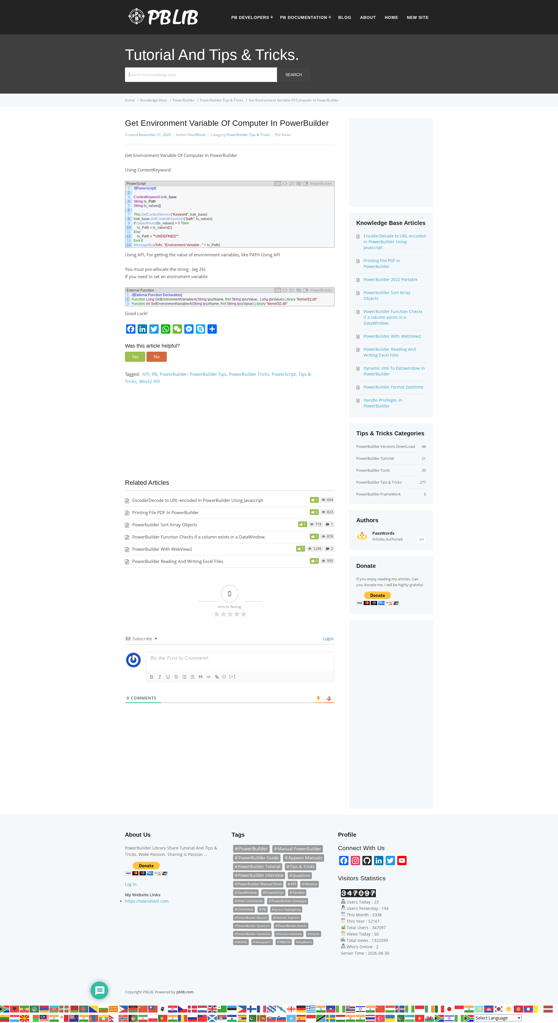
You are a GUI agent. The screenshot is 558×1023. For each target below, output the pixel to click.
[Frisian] (272, 1008)
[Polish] (153, 1018)
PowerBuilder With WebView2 (162, 549)
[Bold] (152, 676)
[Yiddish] (450, 1018)
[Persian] (143, 1018)
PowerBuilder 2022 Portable (391, 279)
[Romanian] (183, 1018)
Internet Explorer (287, 917)
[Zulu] (469, 1018)
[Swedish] (331, 1018)
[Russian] (193, 1018)
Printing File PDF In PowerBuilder (165, 512)
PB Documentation (303, 17)
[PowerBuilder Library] (161, 23)
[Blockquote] (200, 676)
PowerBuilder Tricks (249, 374)
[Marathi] (84, 1018)
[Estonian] (232, 1008)
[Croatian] (173, 1008)
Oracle (314, 934)
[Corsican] (163, 1008)
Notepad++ (263, 942)
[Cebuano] (123, 1008)
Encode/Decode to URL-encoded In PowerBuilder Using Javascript (197, 500)
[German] (301, 1008)
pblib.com (185, 992)
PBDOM (285, 942)
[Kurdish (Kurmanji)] (509, 1008)
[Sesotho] (232, 1018)
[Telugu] (361, 1018)
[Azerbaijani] (54, 1008)
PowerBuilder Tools (373, 470)
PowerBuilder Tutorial (375, 458)
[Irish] (430, 1008)
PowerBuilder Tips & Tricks (248, 134)
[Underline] (168, 676)
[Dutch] (203, 1008)
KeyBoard (305, 942)
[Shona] (242, 1018)
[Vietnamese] (420, 1018)
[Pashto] (133, 1018)
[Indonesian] (420, 1008)
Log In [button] (131, 884)
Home (391, 17)
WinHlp (242, 942)
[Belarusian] (74, 1008)
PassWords (197, 134)
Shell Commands (250, 901)
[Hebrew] (361, 1008)
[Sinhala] (262, 1018)
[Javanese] (459, 1008)
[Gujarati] (321, 1008)
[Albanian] (15, 1008)
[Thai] (370, 1018)
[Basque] (64, 1008)
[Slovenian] (282, 1018)
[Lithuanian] (5, 1018)
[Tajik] (341, 1018)
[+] (232, 676)
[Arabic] (35, 1008)
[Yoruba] (459, 1018)
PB (154, 374)
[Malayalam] (54, 1018)
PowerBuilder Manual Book (260, 883)
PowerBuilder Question (253, 926)
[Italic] (160, 676)
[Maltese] (64, 1018)
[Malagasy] (35, 1018)
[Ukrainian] (390, 1018)
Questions (301, 875)
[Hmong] (380, 1008)
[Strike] (176, 676)
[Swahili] (321, 1018)
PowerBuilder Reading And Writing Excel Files (177, 561)
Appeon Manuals (305, 858)
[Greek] (311, 1008)
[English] (212, 1008)
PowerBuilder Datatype (288, 901)
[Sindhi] (252, 1018)
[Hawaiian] (351, 1008)
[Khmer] (489, 1008)
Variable (298, 892)
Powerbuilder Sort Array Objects (164, 524)
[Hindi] (370, 1008)
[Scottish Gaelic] (212, 1018)
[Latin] (538, 1008)
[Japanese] (450, 1008)
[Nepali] (114, 1018)
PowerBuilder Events (292, 926)
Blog (344, 17)
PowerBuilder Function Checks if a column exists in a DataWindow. (199, 537)
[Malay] (44, 1018)
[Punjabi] (173, 1018)
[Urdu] (400, 1018)
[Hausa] (341, 1008)
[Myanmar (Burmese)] (104, 1018)
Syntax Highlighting (287, 909)
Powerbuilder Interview (260, 875)
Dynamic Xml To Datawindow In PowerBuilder (394, 371)
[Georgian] (291, 1008)
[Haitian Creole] (331, 1008)
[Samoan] (203, 1018)
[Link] (217, 676)
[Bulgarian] (104, 1008)
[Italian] (440, 1008)
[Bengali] (84, 1008)
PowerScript (284, 374)
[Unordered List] (192, 676)
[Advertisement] (230, 434)
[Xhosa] (440, 1018)
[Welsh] (430, 1018)
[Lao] (529, 1008)
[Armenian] (44, 1008)
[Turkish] (380, 1018)
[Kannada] (469, 1008)
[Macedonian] (25, 1018)
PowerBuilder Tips (208, 374)
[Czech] (183, 1008)
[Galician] (282, 1008)
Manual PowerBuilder (299, 849)
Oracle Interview (290, 934)
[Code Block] (209, 676)
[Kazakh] (479, 1008)
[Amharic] (25, 1008)
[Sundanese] (311, 1018)
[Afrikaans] (5, 1008)
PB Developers (250, 17)
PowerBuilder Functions (253, 934)
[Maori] (74, 1018)
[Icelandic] (400, 1008)
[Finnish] (252, 1008)
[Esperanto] (222, 1008)
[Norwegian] (123, 1018)
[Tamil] (351, 1018)
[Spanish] (301, 1018)
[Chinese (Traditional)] (153, 1008)
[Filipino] (242, 1008)
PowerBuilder (173, 374)
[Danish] (193, 1008)
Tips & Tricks (302, 866)
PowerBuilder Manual (252, 917)
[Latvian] (548, 1008)
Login (328, 638)
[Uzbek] (410, 1018)
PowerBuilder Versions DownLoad (385, 446)
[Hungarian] (390, 1008)
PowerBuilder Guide (258, 858)
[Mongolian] (94, 1018)
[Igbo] (410, 1008)
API (145, 374)
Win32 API (149, 381)
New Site (418, 17)
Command (245, 909)
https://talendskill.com (147, 901)
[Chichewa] (133, 1008)
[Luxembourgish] (15, 1018)
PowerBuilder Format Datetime (393, 387)
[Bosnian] (94, 1008)
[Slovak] (272, 1018)
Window (311, 884)
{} (224, 676)
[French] (262, 1008)
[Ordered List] (184, 676)
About (368, 17)
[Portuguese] (163, 1018)
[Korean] (499, 1008)
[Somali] (291, 1018)
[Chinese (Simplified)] (143, 1008)
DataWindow (247, 892)
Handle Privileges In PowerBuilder (383, 403)
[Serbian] (222, 1018)
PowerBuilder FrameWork (378, 494)
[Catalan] (114, 1008)
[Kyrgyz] (519, 1008)
